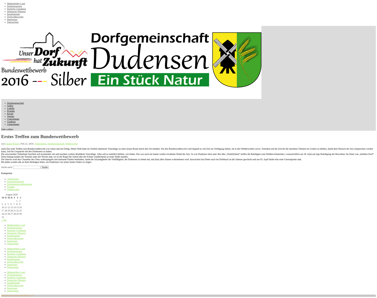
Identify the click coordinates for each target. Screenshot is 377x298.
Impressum (12, 19)
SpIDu (10, 106)
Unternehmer (13, 119)
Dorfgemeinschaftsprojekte (19, 184)
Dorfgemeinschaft (15, 103)
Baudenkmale (13, 14)
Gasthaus (11, 121)
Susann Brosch (12, 144)
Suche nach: (7, 167)
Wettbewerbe (71, 144)
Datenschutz (13, 22)
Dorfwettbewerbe (15, 17)
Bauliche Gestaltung (16, 9)
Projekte (11, 111)
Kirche (10, 113)
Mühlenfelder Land (16, 3)
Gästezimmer (13, 124)
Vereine (10, 116)
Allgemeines (40, 144)
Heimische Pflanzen (16, 11)
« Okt (3, 220)
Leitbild (10, 108)
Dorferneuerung (14, 6)
